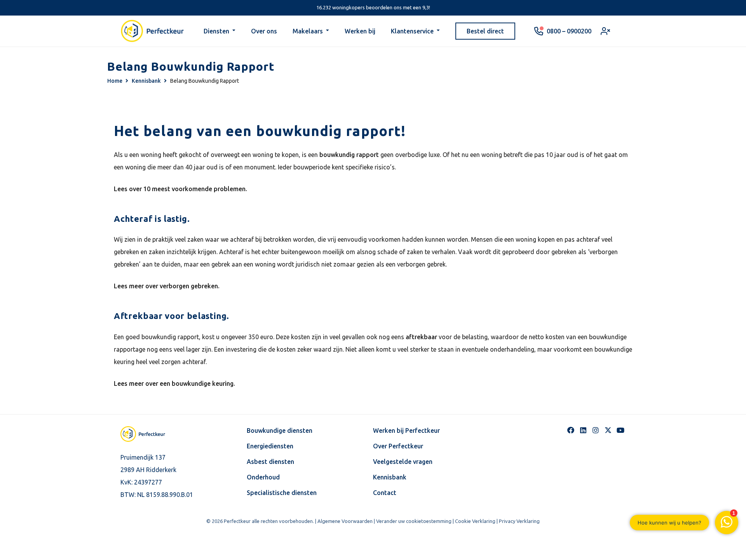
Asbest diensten (270, 461)
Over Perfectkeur (398, 446)
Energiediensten (270, 446)
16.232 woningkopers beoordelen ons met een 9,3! (373, 7)
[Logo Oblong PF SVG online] (149, 434)
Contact (384, 492)
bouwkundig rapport (349, 154)
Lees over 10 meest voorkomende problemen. (180, 188)
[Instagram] (595, 430)
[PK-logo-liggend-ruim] (152, 31)
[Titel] (608, 430)
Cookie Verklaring (475, 521)
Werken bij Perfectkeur (406, 430)
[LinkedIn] (583, 430)
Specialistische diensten (282, 492)
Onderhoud (263, 477)
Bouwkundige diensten (279, 430)
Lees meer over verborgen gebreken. (167, 285)
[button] (233, 31)
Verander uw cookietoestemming (413, 521)
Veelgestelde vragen (402, 461)
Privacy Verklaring (519, 521)
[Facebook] (571, 430)
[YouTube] (620, 430)
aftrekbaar (421, 336)
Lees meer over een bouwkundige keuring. (174, 383)
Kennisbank (389, 477)
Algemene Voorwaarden (345, 521)
